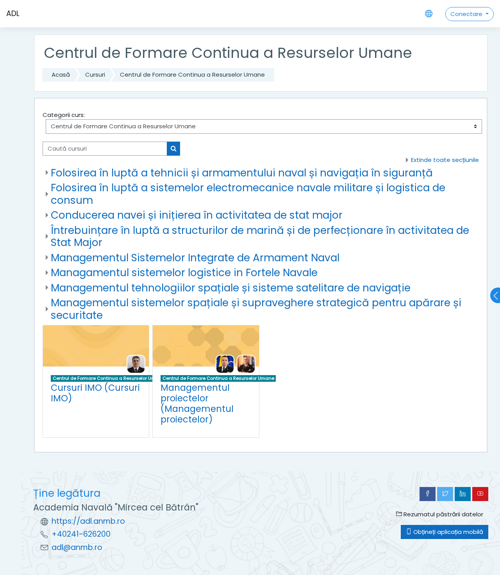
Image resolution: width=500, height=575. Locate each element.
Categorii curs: (64, 115)
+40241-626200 (81, 534)
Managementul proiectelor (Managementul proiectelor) (197, 403)
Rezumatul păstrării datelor (442, 514)
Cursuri (95, 74)
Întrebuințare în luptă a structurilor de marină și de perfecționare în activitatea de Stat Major (260, 236)
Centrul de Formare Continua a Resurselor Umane (192, 74)
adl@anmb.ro (77, 547)
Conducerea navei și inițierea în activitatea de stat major (197, 215)
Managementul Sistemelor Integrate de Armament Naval (195, 257)
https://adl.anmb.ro (88, 521)
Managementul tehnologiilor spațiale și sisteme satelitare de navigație (231, 287)
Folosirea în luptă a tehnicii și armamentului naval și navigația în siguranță (242, 172)
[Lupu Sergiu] (136, 363)
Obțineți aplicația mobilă (447, 532)
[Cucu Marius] (225, 363)
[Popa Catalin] (246, 363)
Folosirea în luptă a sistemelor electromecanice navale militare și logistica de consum (248, 193)
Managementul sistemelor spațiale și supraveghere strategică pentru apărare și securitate (256, 308)
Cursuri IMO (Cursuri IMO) (95, 392)
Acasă (61, 74)
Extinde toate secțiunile (445, 160)
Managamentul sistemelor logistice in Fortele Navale (184, 272)
